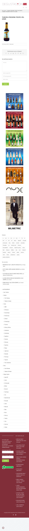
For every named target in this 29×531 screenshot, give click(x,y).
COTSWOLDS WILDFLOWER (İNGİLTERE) (12, 273)
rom (20, 250)
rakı (16, 250)
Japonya (6, 351)
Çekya (5, 318)
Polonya (6, 356)
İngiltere (6, 336)
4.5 (6, 238)
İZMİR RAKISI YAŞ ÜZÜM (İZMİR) (10, 282)
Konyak (6, 400)
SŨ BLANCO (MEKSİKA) (19, 469)
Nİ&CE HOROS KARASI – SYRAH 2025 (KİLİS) (20, 481)
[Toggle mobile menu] (26, 7)
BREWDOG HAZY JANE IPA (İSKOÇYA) (12, 264)
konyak (11, 247)
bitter (13, 242)
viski (4, 254)
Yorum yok (11, 44)
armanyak (5, 242)
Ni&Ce (12, 250)
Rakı (5, 409)
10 (11, 240)
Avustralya (6, 312)
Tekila (5, 418)
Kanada (6, 353)
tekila (18, 252)
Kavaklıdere (5, 247)
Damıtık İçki (7, 397)
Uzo (5, 421)
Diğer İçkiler (6, 374)
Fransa (6, 324)
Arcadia (24, 240)
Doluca (19, 245)
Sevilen (4, 252)
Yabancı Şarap (7, 301)
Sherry (6, 415)
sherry (9, 252)
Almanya (6, 309)
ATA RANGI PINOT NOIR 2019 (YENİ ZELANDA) (20, 446)
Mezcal (7, 250)
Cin (5, 394)
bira (9, 242)
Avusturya (6, 315)
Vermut (6, 424)
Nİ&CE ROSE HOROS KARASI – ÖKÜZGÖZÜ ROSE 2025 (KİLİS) (21, 459)
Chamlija (4, 245)
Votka (5, 427)
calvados (23, 242)
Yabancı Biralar (8, 371)
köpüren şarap (17, 247)
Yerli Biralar (7, 368)
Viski (5, 304)
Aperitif (6, 377)
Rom (5, 412)
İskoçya (6, 342)
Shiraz (13, 252)
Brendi (6, 389)
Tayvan (6, 359)
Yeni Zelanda (7, 362)
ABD (5, 306)
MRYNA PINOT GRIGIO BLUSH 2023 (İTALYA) (21, 441)
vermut (22, 252)
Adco (15, 240)
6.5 (16, 238)
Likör (5, 403)
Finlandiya (6, 321)
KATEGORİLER (6, 289)
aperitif (19, 240)
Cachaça (6, 392)
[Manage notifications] (3, 528)
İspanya (6, 345)
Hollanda (6, 330)
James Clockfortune (7, 275)
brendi (17, 242)
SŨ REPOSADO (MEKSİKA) (20, 465)
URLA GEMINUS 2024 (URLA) (20, 505)
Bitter (5, 386)
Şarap (5, 295)
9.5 (9, 240)
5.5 (11, 238)
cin (9, 245)
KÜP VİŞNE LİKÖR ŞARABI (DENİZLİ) (11, 269)
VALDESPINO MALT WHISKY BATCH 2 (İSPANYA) (21, 475)
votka (7, 254)
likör (4, 250)
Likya (23, 247)
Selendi (23, 250)
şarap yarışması (6, 257)
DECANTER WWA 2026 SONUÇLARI (20, 501)
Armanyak (6, 383)
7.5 (22, 238)
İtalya (5, 348)
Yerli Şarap (7, 298)
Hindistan (6, 333)
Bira (5, 365)
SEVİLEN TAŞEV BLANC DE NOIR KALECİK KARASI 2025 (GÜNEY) (20, 495)
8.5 (3, 240)
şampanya (13, 254)
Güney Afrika (7, 327)
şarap (18, 254)
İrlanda (6, 339)
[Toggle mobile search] (23, 7)
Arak (5, 380)
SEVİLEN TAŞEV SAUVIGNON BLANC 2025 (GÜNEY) (21, 452)
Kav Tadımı (6, 292)
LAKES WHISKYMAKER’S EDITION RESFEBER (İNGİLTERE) (21, 488)
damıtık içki (13, 245)
